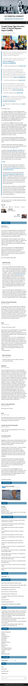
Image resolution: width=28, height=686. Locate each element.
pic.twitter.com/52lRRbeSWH (9, 63)
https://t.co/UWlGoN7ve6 (8, 61)
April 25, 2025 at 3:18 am (5, 324)
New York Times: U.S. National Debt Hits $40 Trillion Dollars (13, 558)
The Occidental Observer (6, 648)
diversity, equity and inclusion (13, 168)
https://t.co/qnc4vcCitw (18, 90)
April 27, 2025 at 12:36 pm (5, 414)
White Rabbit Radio (5, 654)
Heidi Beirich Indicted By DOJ (7, 602)
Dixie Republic (4, 638)
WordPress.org (4, 673)
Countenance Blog (5, 636)
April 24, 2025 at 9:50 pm (5, 303)
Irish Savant (3, 641)
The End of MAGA (19, 534)
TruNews (3, 651)
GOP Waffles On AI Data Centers (8, 589)
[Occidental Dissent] (14, 13)
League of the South (5, 642)
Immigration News (6, 436)
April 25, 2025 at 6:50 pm (5, 405)
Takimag (3, 646)
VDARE (2, 652)
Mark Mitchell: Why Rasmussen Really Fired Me (11, 583)
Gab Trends (3, 639)
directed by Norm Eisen (20, 274)
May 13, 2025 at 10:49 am (5, 437)
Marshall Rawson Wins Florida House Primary (10, 587)
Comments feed (4, 671)
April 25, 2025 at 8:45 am (6, 356)
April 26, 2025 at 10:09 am (6, 264)
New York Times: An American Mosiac (9, 591)
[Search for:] (14, 678)
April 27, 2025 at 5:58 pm (5, 426)
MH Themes (21, 684)
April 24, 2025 (5, 33)
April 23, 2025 (20, 93)
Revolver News (4, 645)
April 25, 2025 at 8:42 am (5, 367)
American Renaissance (6, 632)
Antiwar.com (4, 635)
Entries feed (4, 669)
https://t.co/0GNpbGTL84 (19, 77)
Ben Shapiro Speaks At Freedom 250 (9, 594)
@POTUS (5, 96)
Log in (2, 667)
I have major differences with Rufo (15, 150)
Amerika (3, 633)
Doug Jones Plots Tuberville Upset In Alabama (11, 604)
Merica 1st (3, 643)
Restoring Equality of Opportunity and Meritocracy (13, 174)
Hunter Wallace (12, 33)
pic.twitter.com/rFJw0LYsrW (9, 101)
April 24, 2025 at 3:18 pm (5, 227)
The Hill (3, 161)
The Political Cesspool (6, 649)
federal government (8, 169)
